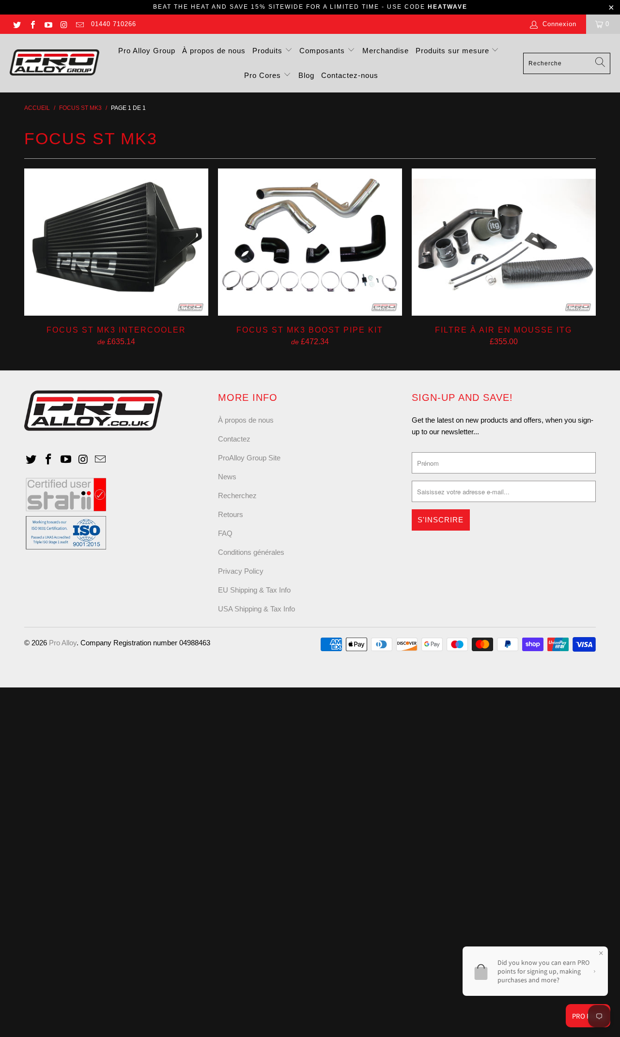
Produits (268, 50)
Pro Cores (263, 75)
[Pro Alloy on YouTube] (48, 24)
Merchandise (385, 50)
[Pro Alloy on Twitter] (16, 24)
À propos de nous (214, 50)
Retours (230, 514)
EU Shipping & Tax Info (254, 590)
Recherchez (237, 495)
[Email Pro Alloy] (79, 24)
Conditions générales (251, 552)
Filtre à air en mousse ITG (504, 242)
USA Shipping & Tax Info (256, 609)
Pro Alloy (63, 643)
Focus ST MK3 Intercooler (116, 242)
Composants (323, 50)
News (227, 477)
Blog (306, 75)
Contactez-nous (349, 75)
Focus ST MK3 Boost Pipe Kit (310, 242)
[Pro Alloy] (54, 63)
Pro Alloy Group (146, 50)
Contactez (234, 439)
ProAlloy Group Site (249, 458)
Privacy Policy (241, 571)
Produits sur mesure (454, 50)
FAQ (225, 533)
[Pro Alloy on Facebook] (32, 24)
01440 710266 (113, 24)
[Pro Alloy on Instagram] (63, 24)
